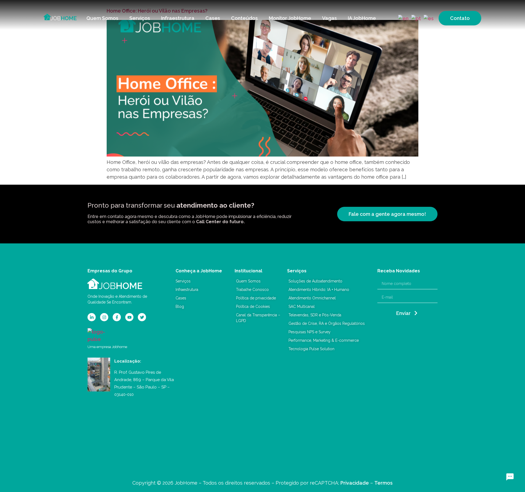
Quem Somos (102, 18)
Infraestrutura (177, 18)
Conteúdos (244, 18)
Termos (383, 483)
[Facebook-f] (117, 317)
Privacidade (354, 483)
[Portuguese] (415, 18)
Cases (212, 18)
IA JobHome (362, 18)
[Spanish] (427, 18)
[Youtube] (129, 317)
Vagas (329, 18)
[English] (402, 18)
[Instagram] (104, 317)
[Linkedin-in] (92, 317)
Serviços (139, 18)
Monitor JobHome (290, 18)
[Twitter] (142, 317)
